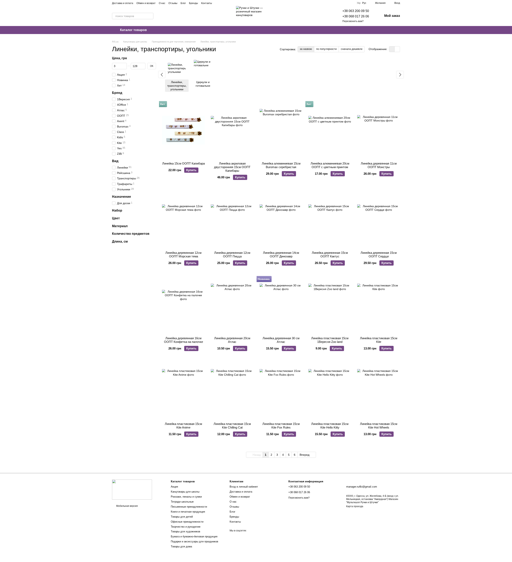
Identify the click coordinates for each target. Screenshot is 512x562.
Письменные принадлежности (189, 506)
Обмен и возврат (146, 3)
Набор (117, 210)
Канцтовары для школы (185, 491)
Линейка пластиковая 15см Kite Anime (183, 425)
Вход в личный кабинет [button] (244, 486)
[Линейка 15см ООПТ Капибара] (183, 130)
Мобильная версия (127, 506)
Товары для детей (182, 516)
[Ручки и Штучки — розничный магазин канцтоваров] (132, 489)
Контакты (206, 3)
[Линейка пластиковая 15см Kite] (378, 305)
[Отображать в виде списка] (397, 49)
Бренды (193, 3)
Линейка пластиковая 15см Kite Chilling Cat (232, 425)
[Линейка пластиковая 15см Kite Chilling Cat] (232, 390)
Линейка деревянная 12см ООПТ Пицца (232, 254)
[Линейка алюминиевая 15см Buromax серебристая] (281, 130)
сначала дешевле (351, 48)
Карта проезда (354, 506)
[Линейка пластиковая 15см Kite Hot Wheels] (378, 390)
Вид (115, 161)
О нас (162, 3)
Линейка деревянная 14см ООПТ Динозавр (281, 254)
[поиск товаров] (150, 16)
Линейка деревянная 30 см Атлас (281, 339)
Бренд (117, 92)
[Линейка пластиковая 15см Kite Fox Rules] (281, 390)
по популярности (326, 48)
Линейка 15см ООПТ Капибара (183, 163)
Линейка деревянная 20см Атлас (232, 339)
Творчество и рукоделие (185, 526)
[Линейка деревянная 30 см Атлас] (281, 305)
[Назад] (161, 74)
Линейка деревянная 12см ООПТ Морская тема (183, 254)
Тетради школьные (182, 501)
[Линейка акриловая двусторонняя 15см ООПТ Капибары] (232, 130)
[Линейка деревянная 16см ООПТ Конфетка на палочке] (183, 305)
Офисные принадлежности (187, 521)
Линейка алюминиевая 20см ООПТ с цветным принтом (330, 165)
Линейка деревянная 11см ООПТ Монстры (379, 165)
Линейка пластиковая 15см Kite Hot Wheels (378, 425)
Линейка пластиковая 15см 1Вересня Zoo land (329, 339)
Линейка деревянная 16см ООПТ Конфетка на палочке (183, 339)
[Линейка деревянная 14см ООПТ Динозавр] (281, 219)
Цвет (116, 218)
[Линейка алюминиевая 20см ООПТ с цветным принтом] (329, 130)
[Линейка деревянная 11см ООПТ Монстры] (378, 130)
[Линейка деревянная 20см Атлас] (232, 305)
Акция (174, 486)
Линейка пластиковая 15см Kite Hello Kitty (329, 425)
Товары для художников (185, 531)
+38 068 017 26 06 (355, 16)
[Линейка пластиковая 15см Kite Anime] (183, 390)
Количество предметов (130, 233)
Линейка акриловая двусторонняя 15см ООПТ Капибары (232, 167)
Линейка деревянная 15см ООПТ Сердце (379, 254)
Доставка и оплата (122, 3)
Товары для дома (181, 546)
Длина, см (120, 241)
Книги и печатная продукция (188, 511)
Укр (359, 3)
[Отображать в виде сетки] (392, 49)
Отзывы (172, 3)
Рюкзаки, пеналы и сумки (186, 496)
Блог (183, 3)
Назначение (121, 196)
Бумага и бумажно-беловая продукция (194, 536)
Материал (120, 226)
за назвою (306, 48)
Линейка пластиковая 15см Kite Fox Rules (281, 425)
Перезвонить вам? (353, 21)
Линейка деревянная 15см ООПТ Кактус (330, 254)
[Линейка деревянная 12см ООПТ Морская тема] (183, 219)
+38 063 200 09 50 (355, 11)
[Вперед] (400, 74)
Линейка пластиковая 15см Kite (378, 339)
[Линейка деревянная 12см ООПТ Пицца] (232, 219)
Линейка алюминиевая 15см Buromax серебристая (281, 165)
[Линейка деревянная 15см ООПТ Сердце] (378, 219)
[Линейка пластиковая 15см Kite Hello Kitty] (329, 390)
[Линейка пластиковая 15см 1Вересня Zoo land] (329, 305)
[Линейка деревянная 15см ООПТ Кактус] (329, 219)
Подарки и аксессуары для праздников (194, 541)
